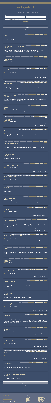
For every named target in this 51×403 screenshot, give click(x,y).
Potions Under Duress (31, 34)
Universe (22, 56)
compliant (24, 68)
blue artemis (6, 188)
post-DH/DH (27, 68)
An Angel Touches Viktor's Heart (11, 271)
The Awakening (7, 315)
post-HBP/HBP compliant (34, 350)
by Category (28, 399)
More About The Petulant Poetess (7, 399)
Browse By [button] (36, 1)
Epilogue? (31, 56)
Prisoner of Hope (8, 353)
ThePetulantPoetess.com (14, 401)
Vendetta (6, 248)
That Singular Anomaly (9, 281)
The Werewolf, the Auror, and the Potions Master (15, 236)
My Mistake (6, 187)
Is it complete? (28, 15)
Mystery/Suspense (13, 68)
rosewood (6, 155)
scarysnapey (6, 294)
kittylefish (6, 330)
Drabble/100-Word (16, 175)
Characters (6, 3)
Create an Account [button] (46, 1)
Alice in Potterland (7, 221)
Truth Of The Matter (8, 119)
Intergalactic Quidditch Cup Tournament (29, 82)
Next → (30, 29)
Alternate (19, 56)
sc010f (6, 282)
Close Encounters (8, 363)
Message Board (40, 399)
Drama (6, 56)
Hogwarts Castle (36, 56)
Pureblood (6, 130)
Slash (30, 219)
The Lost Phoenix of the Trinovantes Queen (14, 46)
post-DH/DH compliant (44, 350)
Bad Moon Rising (8, 83)
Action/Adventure (19, 81)
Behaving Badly (7, 260)
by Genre (27, 401)
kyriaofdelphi (7, 60)
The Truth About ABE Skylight (11, 143)
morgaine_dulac (7, 210)
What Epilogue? (26, 258)
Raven (5, 35)
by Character (28, 400)
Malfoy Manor (36, 116)
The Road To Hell (8, 293)
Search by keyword (8, 18)
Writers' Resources (41, 400)
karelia (6, 144)
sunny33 (6, 364)
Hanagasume (7, 131)
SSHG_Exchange (32, 280)
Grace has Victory (7, 71)
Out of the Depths (8, 304)
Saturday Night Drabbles (32, 175)
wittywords (6, 47)
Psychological (24, 81)
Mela (5, 108)
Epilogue (25, 56)
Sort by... (6, 15)
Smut (15, 56)
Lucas (5, 316)
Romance (26, 34)
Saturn (6, 84)
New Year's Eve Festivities (10, 95)
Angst (17, 68)
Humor (6, 116)
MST (23, 116)
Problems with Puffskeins (10, 176)
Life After (6, 107)
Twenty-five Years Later (9, 198)
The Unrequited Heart (9, 154)
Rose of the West (7, 166)
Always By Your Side (9, 209)
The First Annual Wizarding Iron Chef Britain (14, 374)
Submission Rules (40, 401)
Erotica (13, 56)
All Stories (28, 397)
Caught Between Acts (9, 341)
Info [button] (40, 1)
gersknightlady (7, 36)
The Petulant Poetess (3, 1)
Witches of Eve (7, 96)
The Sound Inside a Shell (10, 220)
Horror (39, 350)
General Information (41, 397)
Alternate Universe (11, 258)
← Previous (21, 29)
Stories (32, 1)
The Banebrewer (8, 70)
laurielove (6, 305)
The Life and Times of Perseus (11, 165)
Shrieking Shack (32, 68)
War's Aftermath (8, 59)
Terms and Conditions (41, 398)
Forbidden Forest (33, 234)
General (29, 105)
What (28, 56)
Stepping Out (7, 329)
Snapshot (11, 175)
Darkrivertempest (7, 120)
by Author (27, 398)
